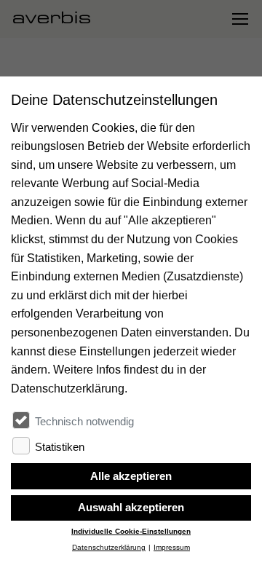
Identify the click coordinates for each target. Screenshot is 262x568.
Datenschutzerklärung (109, 547)
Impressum (172, 547)
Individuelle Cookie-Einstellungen (131, 531)
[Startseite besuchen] (57, 19)
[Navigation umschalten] (239, 19)
